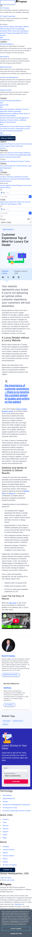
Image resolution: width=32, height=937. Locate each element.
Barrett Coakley (8, 656)
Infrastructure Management (9, 77)
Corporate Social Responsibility (19, 179)
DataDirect (19, 109)
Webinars (27, 153)
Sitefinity (15, 113)
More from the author (10, 674)
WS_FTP (8, 135)
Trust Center (27, 185)
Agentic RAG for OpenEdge (15, 29)
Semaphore (11, 109)
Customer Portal (19, 144)
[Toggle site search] (1, 206)
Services (3, 148)
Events (2, 157)
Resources (4, 150)
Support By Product (6, 144)
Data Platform (4, 26)
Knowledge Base (21, 155)
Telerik (21, 113)
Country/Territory (9, 773)
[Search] (1, 190)
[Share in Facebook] (3, 277)
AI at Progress (4, 8)
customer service (18, 721)
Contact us (7, 870)
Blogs (29, 155)
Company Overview (6, 177)
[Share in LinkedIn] (13, 277)
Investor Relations (6, 185)
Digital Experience (6, 67)
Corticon (26, 109)
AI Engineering (5, 39)
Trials (4, 822)
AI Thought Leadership (7, 16)
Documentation (10, 155)
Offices (8, 187)
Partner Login (26, 166)
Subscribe (16, 781)
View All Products (8, 138)
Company (4, 172)
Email (6, 768)
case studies (6, 721)
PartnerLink (12, 202)
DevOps (2, 118)
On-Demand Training (23, 161)
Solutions (4, 42)
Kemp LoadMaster (20, 120)
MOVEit (13, 116)
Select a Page (6, 222)
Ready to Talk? (17, 204)
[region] (16, 923)
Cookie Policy (14, 921)
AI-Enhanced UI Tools (7, 126)
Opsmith (3, 36)
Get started (9, 704)
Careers (2, 187)
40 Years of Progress (10, 865)
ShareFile (3, 116)
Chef (7, 118)
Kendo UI (27, 113)
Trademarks (18, 904)
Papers (21, 153)
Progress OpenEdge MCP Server (17, 33)
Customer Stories (11, 157)
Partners (3, 163)
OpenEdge (17, 111)
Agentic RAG (14, 26)
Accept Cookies (16, 928)
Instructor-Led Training (7, 161)
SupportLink (4, 202)
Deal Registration (5, 169)
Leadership (17, 177)
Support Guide (10, 146)
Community (19, 146)
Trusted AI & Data (6, 100)
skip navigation (7, 2)
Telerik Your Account (24, 202)
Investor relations (8, 856)
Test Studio (4, 128)
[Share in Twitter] (8, 277)
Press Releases (17, 185)
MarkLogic (3, 109)
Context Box (15, 31)
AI (1, 6)
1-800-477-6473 (5, 204)
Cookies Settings (16, 933)
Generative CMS (5, 31)
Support (3, 142)
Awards (5, 852)
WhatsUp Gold (5, 122)
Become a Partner (16, 166)
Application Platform (7, 111)
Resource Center (13, 153)
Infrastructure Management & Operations (16, 804)
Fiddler (28, 126)
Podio (8, 116)
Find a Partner (5, 166)
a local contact (10, 880)
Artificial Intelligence (7, 44)
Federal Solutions (6, 90)
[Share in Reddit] (19, 277)
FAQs (18, 157)
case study (12, 603)
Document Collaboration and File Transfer (17, 811)
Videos (2, 155)
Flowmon (11, 120)
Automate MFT (11, 132)
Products (4, 98)
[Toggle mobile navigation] (1, 216)
